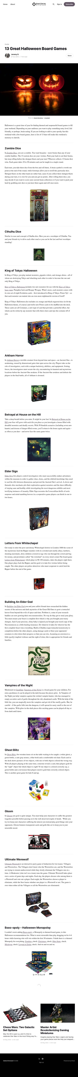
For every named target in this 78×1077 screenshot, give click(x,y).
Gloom (9, 815)
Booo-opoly (27, 932)
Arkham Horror (13, 360)
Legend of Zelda (25, 944)
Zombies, (29, 941)
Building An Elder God (16, 606)
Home (5, 4)
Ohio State (56, 941)
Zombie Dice (11, 152)
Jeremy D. (15, 54)
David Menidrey (38, 118)
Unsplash (47, 118)
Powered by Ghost (69, 1060)
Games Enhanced (8, 1060)
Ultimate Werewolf (12, 864)
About (12, 4)
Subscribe (69, 4)
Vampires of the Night (32, 689)
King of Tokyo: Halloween (15, 287)
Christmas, (42, 941)
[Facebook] (42, 1059)
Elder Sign (9, 475)
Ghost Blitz (11, 754)
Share (70, 55)
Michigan (8, 944)
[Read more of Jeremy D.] (7, 55)
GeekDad (19, 689)
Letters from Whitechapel (15, 560)
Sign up (41, 1062)
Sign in (59, 4)
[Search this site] (53, 4)
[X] (39, 1059)
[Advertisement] (39, 22)
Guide (7, 44)
